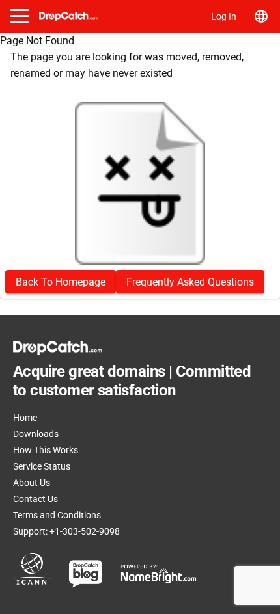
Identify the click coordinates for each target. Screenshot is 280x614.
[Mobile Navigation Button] (19, 16)
